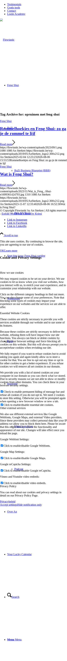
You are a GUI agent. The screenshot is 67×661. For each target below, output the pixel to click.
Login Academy (16, 13)
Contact (11, 10)
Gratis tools (13, 7)
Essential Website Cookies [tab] (15, 313)
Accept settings (8, 504)
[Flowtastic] (7, 39)
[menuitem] (37, 4)
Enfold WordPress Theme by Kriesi (22, 213)
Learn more (10, 250)
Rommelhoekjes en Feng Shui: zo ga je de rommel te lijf (33, 131)
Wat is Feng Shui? (16, 174)
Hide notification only (29, 504)
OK (2, 250)
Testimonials (14, 4)
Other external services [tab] (13, 408)
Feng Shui (6, 121)
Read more (6, 144)
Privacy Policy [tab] (8, 486)
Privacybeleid (7, 501)
